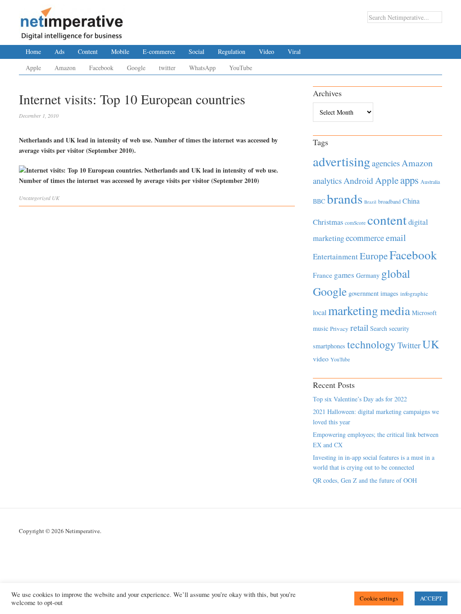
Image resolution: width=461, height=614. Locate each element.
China (411, 200)
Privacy (339, 329)
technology (371, 344)
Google (136, 67)
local (319, 312)
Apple (33, 67)
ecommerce (365, 237)
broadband (389, 201)
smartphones (329, 346)
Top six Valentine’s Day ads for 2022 (360, 399)
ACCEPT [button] (431, 598)
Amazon (65, 67)
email (396, 237)
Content (88, 51)
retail (359, 327)
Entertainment (335, 256)
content (387, 219)
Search (378, 328)
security (399, 328)
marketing (353, 310)
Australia (430, 181)
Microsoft (424, 312)
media (395, 310)
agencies (386, 163)
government (363, 293)
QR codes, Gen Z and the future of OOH (365, 480)
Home (33, 51)
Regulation (231, 51)
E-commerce (159, 51)
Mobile (120, 51)
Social (196, 51)
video (321, 358)
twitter (167, 67)
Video (266, 51)
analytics (327, 180)
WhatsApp (202, 67)
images (389, 293)
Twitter (409, 345)
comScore (355, 222)
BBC (319, 201)
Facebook (101, 67)
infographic (414, 293)
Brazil (370, 202)
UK (55, 197)
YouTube (240, 67)
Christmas (328, 222)
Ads (59, 51)
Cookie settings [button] (379, 598)
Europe (374, 255)
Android (358, 180)
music (320, 328)
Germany (368, 275)
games (344, 275)
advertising (341, 161)
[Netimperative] (72, 20)
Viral (294, 51)
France (322, 275)
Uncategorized (34, 197)
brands (344, 198)
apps (409, 180)
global (395, 273)
